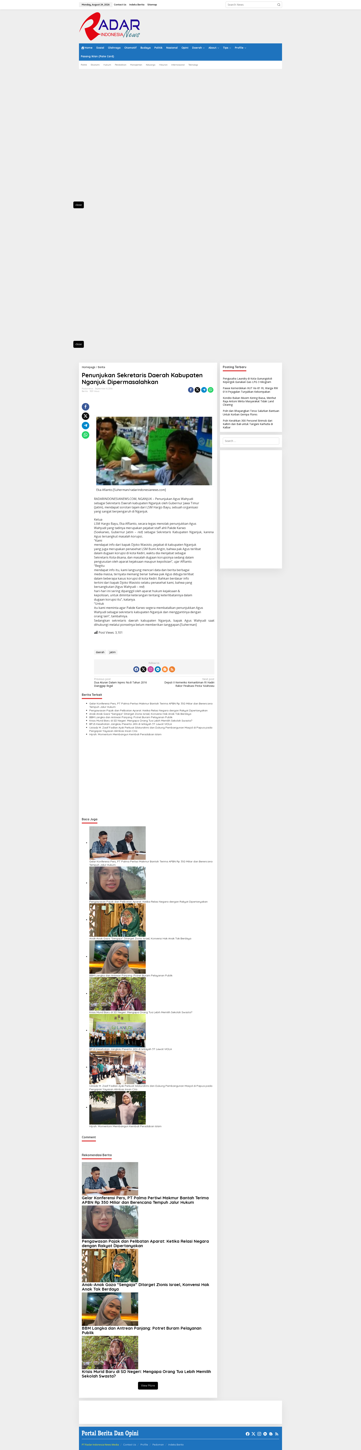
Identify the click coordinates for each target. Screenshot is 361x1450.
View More (148, 1385)
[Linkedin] (158, 669)
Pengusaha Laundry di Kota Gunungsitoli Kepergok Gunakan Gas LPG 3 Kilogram (247, 380)
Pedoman (158, 1444)
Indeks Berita (176, 1444)
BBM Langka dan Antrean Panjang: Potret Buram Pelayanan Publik (130, 717)
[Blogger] (165, 669)
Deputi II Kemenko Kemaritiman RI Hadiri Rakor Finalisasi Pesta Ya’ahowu (189, 682)
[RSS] (172, 669)
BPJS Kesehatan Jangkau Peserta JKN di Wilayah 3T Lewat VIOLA (130, 724)
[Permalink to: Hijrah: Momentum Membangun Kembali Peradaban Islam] (117, 1107)
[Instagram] (151, 669)
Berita (85, 391)
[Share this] (191, 390)
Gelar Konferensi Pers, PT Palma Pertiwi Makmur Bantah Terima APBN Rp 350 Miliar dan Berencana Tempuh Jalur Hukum (150, 705)
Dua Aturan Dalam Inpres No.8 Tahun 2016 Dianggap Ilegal (120, 682)
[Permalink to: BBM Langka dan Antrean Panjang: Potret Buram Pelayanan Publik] (117, 956)
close (78, 205)
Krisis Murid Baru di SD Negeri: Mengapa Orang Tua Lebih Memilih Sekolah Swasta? (140, 720)
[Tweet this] (197, 390)
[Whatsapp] (210, 390)
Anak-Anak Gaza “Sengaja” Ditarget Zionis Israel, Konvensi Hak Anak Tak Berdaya (140, 714)
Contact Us (129, 1444)
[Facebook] (136, 669)
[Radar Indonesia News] (109, 26)
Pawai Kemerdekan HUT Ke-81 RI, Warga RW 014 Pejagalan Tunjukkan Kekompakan (250, 389)
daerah (100, 652)
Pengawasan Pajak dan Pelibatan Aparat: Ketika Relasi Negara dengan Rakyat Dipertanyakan (148, 710)
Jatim (112, 652)
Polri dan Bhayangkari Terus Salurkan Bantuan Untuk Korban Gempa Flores (251, 412)
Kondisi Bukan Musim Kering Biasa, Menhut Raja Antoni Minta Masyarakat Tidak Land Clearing (249, 401)
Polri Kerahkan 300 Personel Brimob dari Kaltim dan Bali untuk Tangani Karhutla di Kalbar (248, 424)
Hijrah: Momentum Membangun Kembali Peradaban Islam (125, 734)
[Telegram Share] (204, 390)
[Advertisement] (96, 137)
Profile (144, 1444)
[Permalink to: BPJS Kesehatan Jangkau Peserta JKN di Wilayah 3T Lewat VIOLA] (117, 1030)
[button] (279, 5)
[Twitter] (143, 669)
